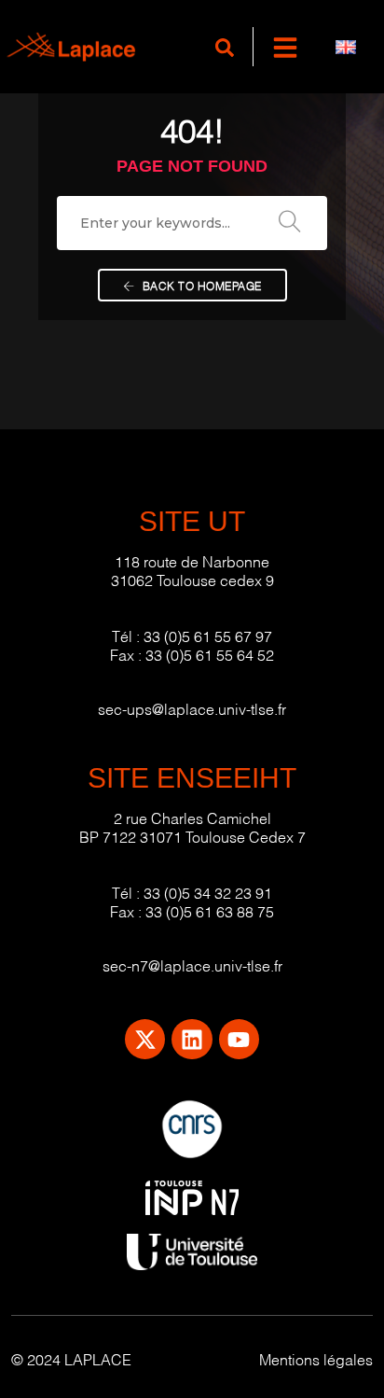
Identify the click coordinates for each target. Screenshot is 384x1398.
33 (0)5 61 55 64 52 (209, 654)
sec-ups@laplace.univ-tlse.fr (192, 708)
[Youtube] (239, 1039)
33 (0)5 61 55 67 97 (208, 635)
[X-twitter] (145, 1039)
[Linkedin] (191, 1039)
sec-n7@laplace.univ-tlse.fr (192, 964)
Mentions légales (316, 1358)
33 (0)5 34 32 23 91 (208, 892)
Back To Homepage (200, 285)
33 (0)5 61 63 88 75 (209, 910)
